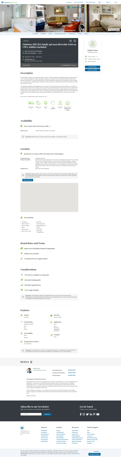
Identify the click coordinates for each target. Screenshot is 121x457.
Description (35, 33)
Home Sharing (60, 437)
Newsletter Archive (92, 437)
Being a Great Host (76, 441)
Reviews (86, 33)
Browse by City (91, 441)
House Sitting (59, 436)
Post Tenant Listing (90, 2)
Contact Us (90, 436)
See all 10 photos (114, 29)
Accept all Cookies (94, 454)
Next (118, 18)
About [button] (99, 2)
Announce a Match (92, 69)
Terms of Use (44, 437)
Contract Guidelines (77, 439)
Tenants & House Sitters (62, 439)
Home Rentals (60, 432)
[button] (71, 41)
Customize (96, 451)
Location (50, 33)
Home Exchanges (60, 434)
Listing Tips (75, 432)
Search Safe (75, 434)
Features (80, 33)
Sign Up (47, 414)
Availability (43, 33)
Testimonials (44, 436)
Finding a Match (76, 436)
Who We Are (44, 430)
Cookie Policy (75, 453)
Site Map (89, 443)
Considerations (71, 33)
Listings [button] (69, 2)
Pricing (58, 430)
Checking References (77, 437)
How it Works (75, 430)
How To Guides (91, 434)
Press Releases (45, 434)
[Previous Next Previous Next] (60, 36)
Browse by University (92, 439)
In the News (44, 432)
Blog (88, 432)
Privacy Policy (44, 439)
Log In (115, 2)
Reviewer (35, 368)
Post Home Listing (78, 2)
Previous (2, 18)
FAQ (88, 430)
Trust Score (75, 443)
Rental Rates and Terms (60, 33)
